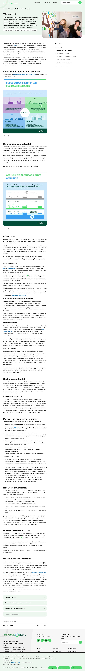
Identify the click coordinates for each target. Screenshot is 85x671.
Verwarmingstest (72, 651)
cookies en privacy (15, 662)
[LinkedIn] (46, 640)
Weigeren (52, 668)
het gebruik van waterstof (26, 65)
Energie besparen (56, 651)
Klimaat (17, 30)
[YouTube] (38, 640)
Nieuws (38, 651)
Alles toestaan (76, 668)
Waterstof (34, 30)
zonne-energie (11, 268)
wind (4, 268)
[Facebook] (42, 640)
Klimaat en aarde (8, 30)
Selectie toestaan (64, 668)
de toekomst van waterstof (19, 295)
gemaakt (16, 45)
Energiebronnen (25, 30)
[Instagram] (49, 640)
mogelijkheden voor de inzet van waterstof (24, 74)
